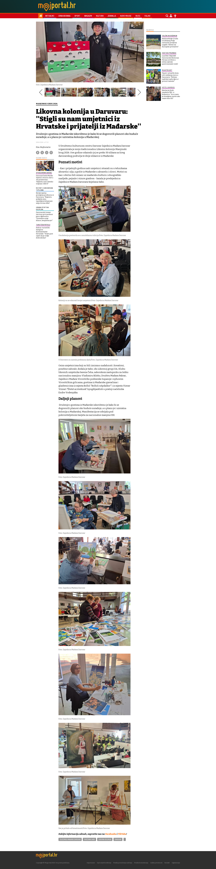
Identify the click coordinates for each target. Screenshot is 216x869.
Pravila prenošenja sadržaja (122, 863)
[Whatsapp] (46, 152)
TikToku (122, 834)
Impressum (91, 863)
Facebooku (111, 834)
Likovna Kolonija (104, 839)
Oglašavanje (176, 863)
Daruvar (118, 839)
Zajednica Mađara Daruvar (70, 839)
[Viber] (51, 152)
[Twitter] (42, 152)
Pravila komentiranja (141, 863)
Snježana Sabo (89, 839)
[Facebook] (37, 152)
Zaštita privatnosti (156, 863)
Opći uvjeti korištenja (104, 863)
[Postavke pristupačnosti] (175, 16)
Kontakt (167, 863)
